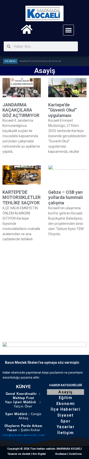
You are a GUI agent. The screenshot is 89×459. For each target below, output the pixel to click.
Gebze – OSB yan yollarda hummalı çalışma (65, 197)
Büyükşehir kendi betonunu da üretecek (40, 61)
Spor (66, 421)
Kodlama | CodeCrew (68, 454)
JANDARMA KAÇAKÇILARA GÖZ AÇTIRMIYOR (20, 110)
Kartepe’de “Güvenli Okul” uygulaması (62, 110)
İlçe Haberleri (66, 409)
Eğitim (65, 397)
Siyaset (65, 415)
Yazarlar (65, 426)
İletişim (65, 432)
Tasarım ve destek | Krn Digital (26, 454)
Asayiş (65, 392)
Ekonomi (65, 403)
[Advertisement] (44, 291)
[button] (68, 30)
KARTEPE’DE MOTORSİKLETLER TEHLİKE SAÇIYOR (21, 197)
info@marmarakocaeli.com (23, 435)
